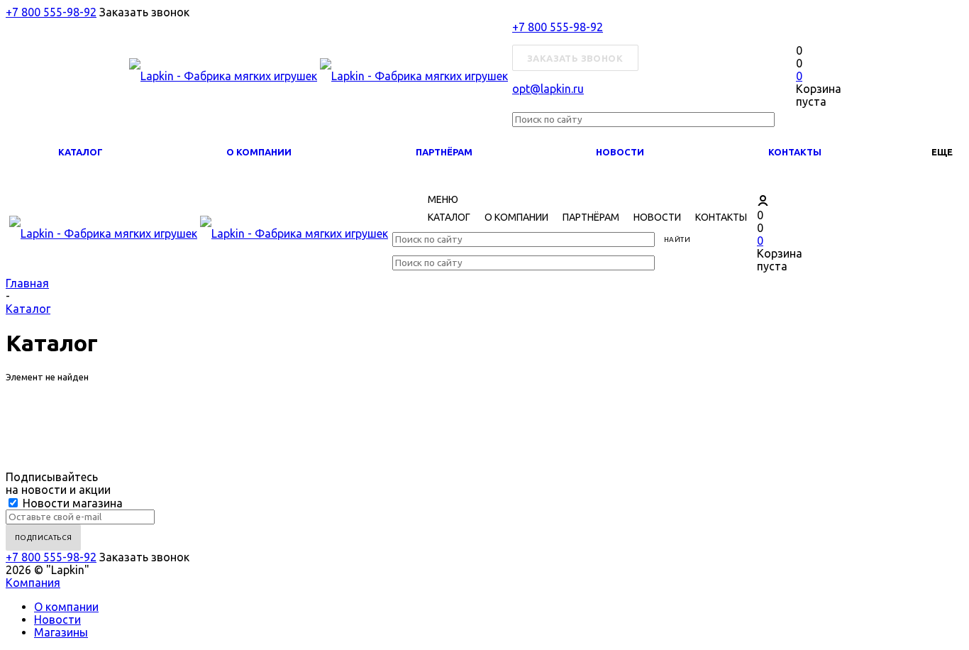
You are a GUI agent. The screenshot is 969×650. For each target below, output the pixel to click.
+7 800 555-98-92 (51, 12)
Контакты (794, 152)
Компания (33, 582)
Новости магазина (71, 503)
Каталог (80, 152)
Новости (620, 152)
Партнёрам (444, 152)
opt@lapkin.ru (548, 88)
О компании (259, 152)
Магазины (61, 632)
